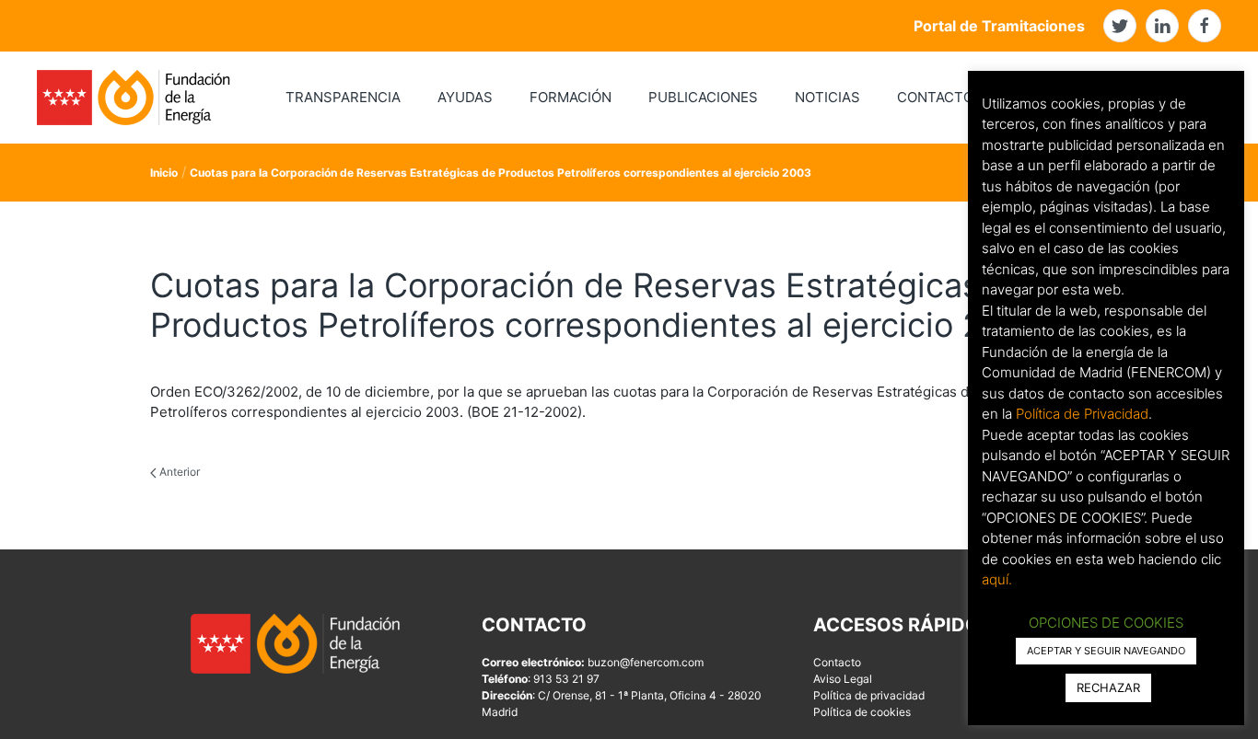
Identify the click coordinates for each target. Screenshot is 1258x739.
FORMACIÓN (571, 97)
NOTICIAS (827, 97)
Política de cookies (862, 712)
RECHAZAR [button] (1108, 687)
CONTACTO (935, 97)
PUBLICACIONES (703, 97)
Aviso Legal (842, 679)
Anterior (178, 472)
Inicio (164, 172)
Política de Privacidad (1082, 413)
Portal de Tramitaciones (999, 26)
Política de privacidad (869, 695)
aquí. (997, 579)
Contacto (837, 662)
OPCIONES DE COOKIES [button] (1106, 622)
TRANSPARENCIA (343, 97)
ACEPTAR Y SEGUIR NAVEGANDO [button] (1106, 650)
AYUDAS (465, 97)
